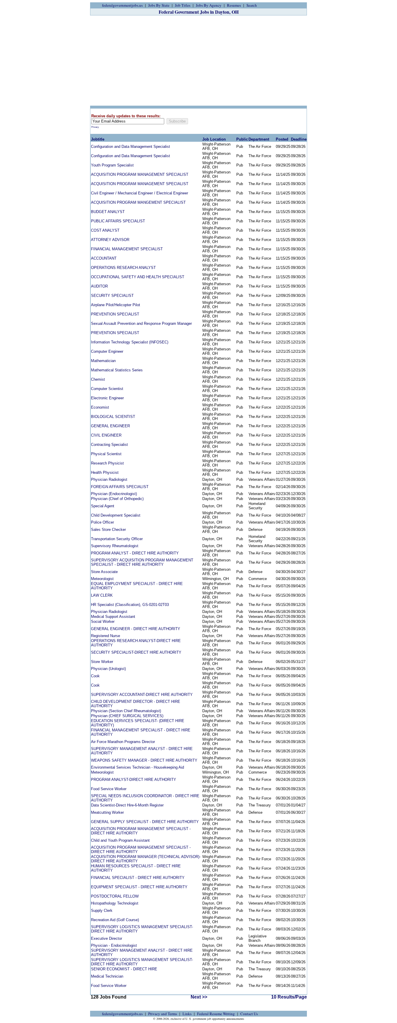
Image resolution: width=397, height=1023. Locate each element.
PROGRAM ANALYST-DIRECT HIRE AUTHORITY (133, 779)
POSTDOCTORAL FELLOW (115, 896)
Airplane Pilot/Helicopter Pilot (115, 305)
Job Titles (182, 5)
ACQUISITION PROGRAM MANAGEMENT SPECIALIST (139, 174)
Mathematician (103, 361)
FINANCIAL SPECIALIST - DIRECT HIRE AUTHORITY (138, 877)
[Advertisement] (198, 60)
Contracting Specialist (109, 444)
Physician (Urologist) (108, 668)
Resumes (234, 5)
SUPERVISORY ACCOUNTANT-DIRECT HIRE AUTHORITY (142, 694)
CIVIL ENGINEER (106, 435)
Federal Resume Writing (216, 1013)
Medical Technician (107, 976)
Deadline (299, 139)
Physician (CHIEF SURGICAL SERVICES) (127, 716)
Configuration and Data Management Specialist (130, 146)
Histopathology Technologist (114, 903)
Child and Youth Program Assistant (120, 840)
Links (187, 1013)
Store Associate (104, 572)
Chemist (98, 379)
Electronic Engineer (107, 398)
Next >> (199, 996)
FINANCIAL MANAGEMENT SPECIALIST (127, 249)
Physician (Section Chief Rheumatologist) (126, 711)
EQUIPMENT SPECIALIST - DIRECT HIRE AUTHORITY (139, 887)
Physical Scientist (106, 454)
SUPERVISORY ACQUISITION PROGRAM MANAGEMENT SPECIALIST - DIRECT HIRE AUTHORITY (142, 562)
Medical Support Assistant (113, 616)
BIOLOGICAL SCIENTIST (113, 416)
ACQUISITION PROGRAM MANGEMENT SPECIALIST (138, 202)
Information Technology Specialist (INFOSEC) (129, 342)
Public (242, 139)
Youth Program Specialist (112, 165)
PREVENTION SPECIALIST (115, 314)
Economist (100, 407)
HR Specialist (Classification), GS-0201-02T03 (130, 604)
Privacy (95, 127)
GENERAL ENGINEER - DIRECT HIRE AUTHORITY (135, 629)
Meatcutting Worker (107, 812)
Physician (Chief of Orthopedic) (117, 499)
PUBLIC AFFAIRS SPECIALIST (118, 221)
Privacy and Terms (162, 1013)
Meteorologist (102, 579)
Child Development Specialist (115, 515)
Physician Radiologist (109, 479)
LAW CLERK (102, 595)
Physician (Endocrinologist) (114, 494)
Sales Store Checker (108, 529)
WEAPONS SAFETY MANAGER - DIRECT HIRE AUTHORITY (144, 760)
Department (258, 139)
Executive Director (106, 938)
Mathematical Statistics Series (117, 370)
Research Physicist (107, 463)
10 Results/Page (289, 996)
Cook (95, 676)
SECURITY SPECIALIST (112, 295)
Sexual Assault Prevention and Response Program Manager (141, 323)
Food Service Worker (108, 789)
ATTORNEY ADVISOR (110, 239)
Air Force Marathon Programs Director (123, 742)
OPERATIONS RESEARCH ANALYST (123, 267)
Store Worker (102, 661)
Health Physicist (105, 472)
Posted (282, 139)
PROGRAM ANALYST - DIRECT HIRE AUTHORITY (135, 553)
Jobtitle (97, 139)
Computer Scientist (107, 388)
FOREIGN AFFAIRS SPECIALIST (120, 487)
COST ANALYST (105, 230)
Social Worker (103, 621)
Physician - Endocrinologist (114, 945)
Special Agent (102, 506)
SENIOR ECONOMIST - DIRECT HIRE (124, 969)
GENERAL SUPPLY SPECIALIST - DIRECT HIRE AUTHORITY (145, 822)
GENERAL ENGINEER (110, 426)
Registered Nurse (105, 636)
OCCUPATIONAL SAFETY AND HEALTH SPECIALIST (137, 277)
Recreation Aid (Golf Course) (115, 920)
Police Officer (102, 522)
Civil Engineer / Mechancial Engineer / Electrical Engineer (139, 193)
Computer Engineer (107, 351)
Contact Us (249, 1013)
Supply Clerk (101, 910)
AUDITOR (99, 286)
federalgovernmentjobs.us (122, 5)
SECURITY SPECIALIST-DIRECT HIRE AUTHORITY (136, 652)
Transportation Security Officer (117, 539)
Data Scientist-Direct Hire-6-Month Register (127, 805)
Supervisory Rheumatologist (114, 546)
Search (251, 5)
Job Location (214, 139)
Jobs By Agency (208, 5)
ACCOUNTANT (104, 258)
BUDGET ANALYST (108, 212)
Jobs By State (158, 5)
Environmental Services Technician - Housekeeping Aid (137, 767)
